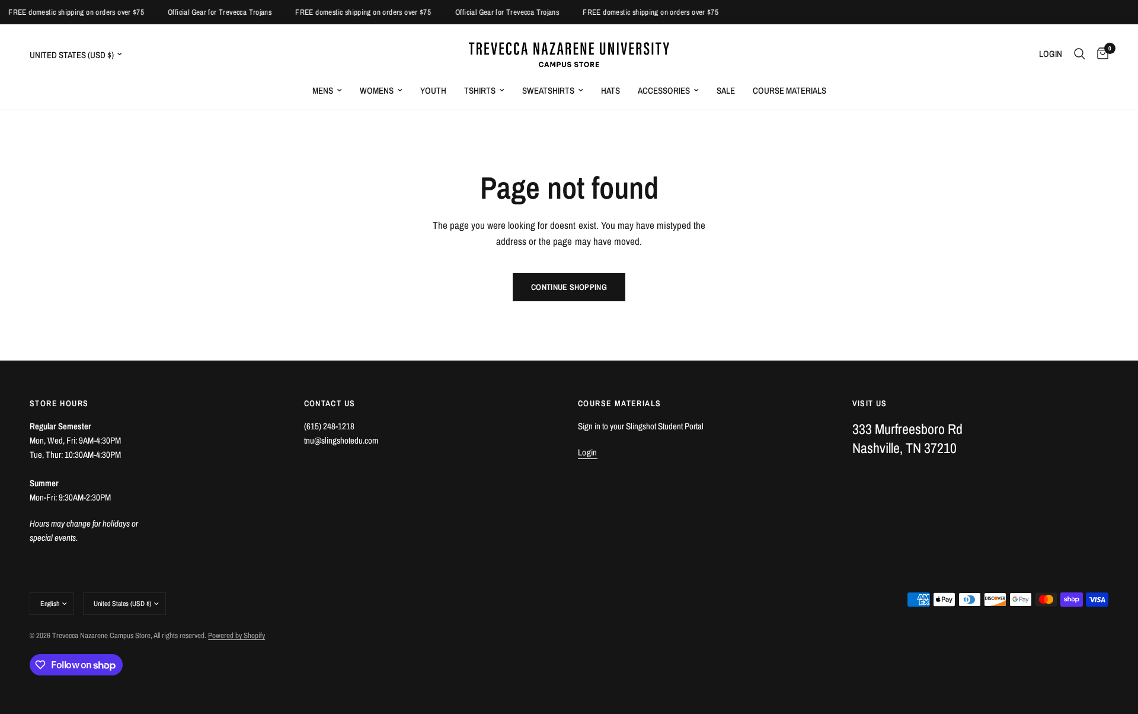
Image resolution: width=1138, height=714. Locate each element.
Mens (322, 90)
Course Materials (789, 90)
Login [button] (587, 452)
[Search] (1079, 54)
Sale (726, 90)
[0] (1099, 54)
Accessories (664, 90)
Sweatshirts (548, 90)
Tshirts (480, 90)
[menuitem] (327, 91)
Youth (433, 90)
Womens (377, 90)
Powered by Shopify (236, 635)
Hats (610, 90)
